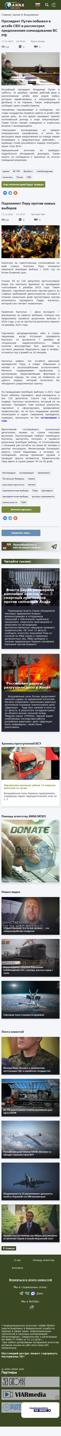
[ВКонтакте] (5, 193)
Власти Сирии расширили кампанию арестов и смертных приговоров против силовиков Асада (29, 596)
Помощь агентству (43, 1260)
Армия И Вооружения (25, 14)
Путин (19, 177)
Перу (35, 490)
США (23, 502)
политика (7, 177)
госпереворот (26, 472)
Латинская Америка (13, 478)
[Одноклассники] (15, 193)
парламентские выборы (15, 490)
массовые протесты (13, 484)
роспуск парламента (43, 496)
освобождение (45, 171)
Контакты (17, 1267)
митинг (32, 484)
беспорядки (8, 472)
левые (31, 478)
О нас (17, 1260)
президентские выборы (15, 496)
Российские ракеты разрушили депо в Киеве (27, 685)
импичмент (44, 472)
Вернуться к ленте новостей (30, 1279)
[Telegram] (10, 193)
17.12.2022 (13, 41)
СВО (29, 177)
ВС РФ (16, 171)
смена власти (9, 502)
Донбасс (28, 171)
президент (47, 490)
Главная (6, 14)
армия (5, 171)
